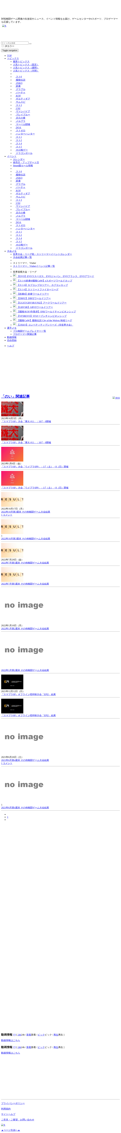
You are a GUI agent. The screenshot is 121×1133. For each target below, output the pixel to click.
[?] (14, 1034)
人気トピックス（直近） (26, 64)
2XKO (18, 83)
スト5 (18, 146)
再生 (56, 1034)
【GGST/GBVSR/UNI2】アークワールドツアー (42, 303)
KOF (18, 96)
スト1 (18, 137)
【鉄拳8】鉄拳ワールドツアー (33, 294)
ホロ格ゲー (21, 150)
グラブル (20, 89)
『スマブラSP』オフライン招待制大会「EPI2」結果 (28, 694)
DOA (18, 127)
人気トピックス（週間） (26, 67)
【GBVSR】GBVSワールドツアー (35, 307)
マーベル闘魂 (22, 124)
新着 (28, 1034)
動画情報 (12, 337)
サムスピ (20, 102)
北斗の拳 (20, 118)
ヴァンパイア (22, 111)
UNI (17, 108)
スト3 (18, 105)
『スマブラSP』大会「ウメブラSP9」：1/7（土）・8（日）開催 (34, 466)
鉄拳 (18, 86)
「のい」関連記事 (15, 396)
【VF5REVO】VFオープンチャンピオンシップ (42, 316)
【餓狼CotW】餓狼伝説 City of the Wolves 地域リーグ (44, 320)
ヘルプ (10, 345)
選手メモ (12, 328)
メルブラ (20, 121)
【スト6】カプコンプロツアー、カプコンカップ (42, 285)
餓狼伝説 (20, 80)
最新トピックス (21, 61)
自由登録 (12, 340)
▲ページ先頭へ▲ (10, 1130)
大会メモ (12, 251)
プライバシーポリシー (13, 1103)
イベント (12, 156)
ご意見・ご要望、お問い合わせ (17, 1119)
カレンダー (19, 159)
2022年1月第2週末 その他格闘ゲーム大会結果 (25, 628)
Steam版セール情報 (23, 165)
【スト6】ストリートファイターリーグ (37, 289)
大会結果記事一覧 (22, 257)
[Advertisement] (60, 35)
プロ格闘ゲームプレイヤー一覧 (29, 331)
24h (19, 1034)
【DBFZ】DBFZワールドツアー (34, 298)
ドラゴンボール (23, 153)
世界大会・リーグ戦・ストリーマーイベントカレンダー (42, 254)
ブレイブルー (22, 114)
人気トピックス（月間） (26, 70)
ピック (41, 1034)
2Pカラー (9, 46)
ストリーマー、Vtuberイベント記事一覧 (34, 266)
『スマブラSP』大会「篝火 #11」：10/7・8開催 (26, 421)
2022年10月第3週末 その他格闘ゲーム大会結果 (25, 512)
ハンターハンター (25, 133)
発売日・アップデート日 (26, 162)
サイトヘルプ (8, 1114)
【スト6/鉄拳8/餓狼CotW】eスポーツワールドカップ (44, 280)
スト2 (18, 140)
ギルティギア (22, 98)
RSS (117, 398)
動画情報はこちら (10, 1040)
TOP (9, 55)
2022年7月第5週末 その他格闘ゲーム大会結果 (25, 562)
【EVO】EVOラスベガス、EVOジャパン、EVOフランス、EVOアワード (55, 276)
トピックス (13, 58)
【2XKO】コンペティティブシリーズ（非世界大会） (45, 325)
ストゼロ (20, 130)
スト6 (18, 76)
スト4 (18, 143)
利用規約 (6, 1109)
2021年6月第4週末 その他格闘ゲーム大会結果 (25, 760)
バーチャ (20, 92)
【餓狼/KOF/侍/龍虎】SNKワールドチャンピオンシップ (46, 311)
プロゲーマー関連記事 (25, 334)
